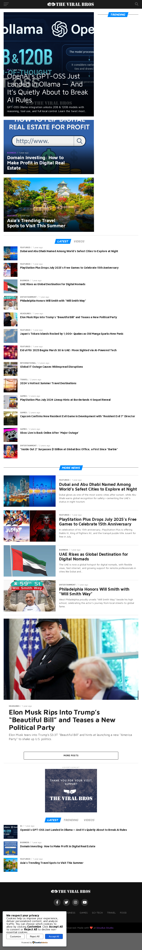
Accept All (54, 936)
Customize (15, 936)
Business (69, 912)
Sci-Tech (97, 912)
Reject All (34, 936)
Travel (111, 912)
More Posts (71, 755)
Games (84, 912)
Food (123, 912)
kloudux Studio (105, 927)
